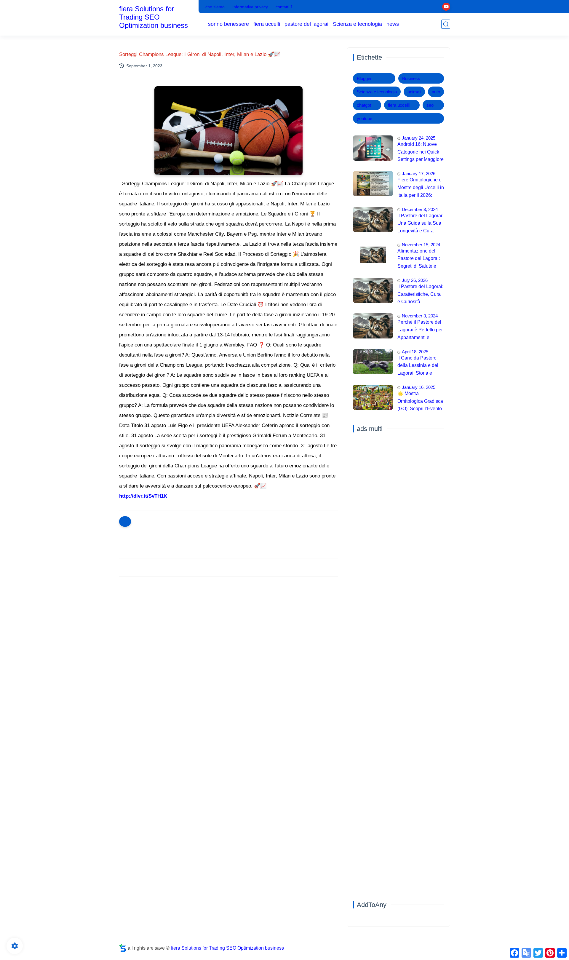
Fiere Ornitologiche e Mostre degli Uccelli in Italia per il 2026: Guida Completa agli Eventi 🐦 (420, 188)
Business (411, 78)
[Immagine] (373, 148)
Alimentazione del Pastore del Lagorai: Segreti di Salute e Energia (418, 259)
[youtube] (446, 7)
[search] (445, 24)
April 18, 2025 (415, 351)
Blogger (364, 78)
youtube (364, 118)
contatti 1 (284, 6)
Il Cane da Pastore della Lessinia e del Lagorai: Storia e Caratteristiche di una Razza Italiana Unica (419, 366)
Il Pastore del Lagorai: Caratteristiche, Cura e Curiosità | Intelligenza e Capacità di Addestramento (420, 295)
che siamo (215, 6)
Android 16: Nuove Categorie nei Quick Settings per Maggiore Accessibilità (420, 153)
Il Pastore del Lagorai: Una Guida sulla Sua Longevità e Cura (420, 223)
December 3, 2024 (420, 209)
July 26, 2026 (415, 280)
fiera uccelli (266, 24)
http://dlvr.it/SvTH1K (143, 496)
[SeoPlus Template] (122, 948)
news (392, 24)
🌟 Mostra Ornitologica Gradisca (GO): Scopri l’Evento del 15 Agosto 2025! (420, 402)
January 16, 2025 (418, 387)
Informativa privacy (250, 6)
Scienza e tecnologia (357, 24)
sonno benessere (228, 24)
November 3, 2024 (420, 315)
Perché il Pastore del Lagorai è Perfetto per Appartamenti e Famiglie (420, 330)
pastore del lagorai (306, 24)
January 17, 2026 (418, 173)
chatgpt (364, 105)
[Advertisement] (228, 626)
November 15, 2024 (421, 244)
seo (430, 105)
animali (414, 91)
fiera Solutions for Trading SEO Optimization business (153, 17)
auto (436, 91)
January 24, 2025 (418, 137)
